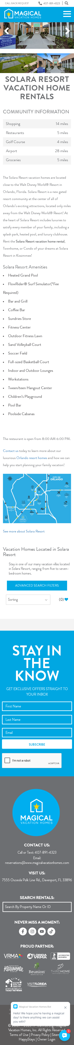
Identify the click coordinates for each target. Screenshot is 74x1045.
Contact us (10, 451)
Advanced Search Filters (37, 585)
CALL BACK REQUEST (17, 3)
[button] (6, 31)
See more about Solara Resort (24, 531)
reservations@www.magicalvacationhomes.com (37, 860)
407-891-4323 (37, 852)
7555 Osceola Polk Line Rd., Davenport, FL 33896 (37, 880)
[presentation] (32, 760)
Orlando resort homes (31, 458)
